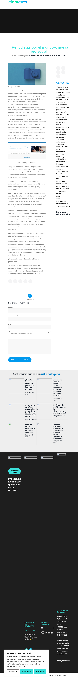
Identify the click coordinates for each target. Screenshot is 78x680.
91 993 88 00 (62, 654)
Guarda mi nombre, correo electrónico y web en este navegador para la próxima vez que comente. (31, 332)
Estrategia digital (61, 123)
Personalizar (13, 671)
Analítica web (63, 90)
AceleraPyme (63, 87)
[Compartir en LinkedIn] (25, 281)
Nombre (11, 308)
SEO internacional (61, 200)
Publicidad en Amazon (62, 168)
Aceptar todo (40, 671)
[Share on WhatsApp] (20, 281)
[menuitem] (55, 675)
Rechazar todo (26, 671)
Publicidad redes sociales (61, 182)
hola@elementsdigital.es (67, 661)
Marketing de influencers (62, 163)
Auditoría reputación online (62, 96)
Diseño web (62, 117)
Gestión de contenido (61, 136)
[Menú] (67, 4)
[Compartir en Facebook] (10, 281)
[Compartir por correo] (30, 281)
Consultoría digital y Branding (62, 113)
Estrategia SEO (63, 127)
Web (9, 324)
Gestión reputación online (62, 145)
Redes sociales (63, 189)
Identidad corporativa (60, 150)
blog (24, 169)
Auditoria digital (64, 92)
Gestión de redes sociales (61, 141)
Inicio (14, 56)
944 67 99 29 (62, 632)
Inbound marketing (60, 155)
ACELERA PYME (14, 471)
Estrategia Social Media (61, 131)
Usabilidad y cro (64, 206)
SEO (59, 196)
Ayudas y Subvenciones (61, 103)
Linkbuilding (62, 159)
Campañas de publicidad (62, 108)
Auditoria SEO (63, 100)
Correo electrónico (14, 316)
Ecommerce (62, 120)
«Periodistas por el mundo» (18, 119)
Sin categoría (23, 56)
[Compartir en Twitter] (15, 281)
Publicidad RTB (63, 186)
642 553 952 (62, 635)
